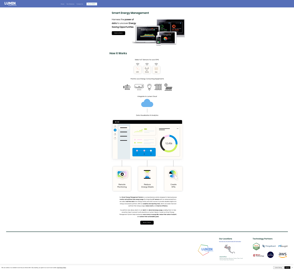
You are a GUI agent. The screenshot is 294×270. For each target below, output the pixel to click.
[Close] (292, 267)
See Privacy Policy (61, 267)
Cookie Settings (278, 267)
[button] (70, 4)
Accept (287, 267)
